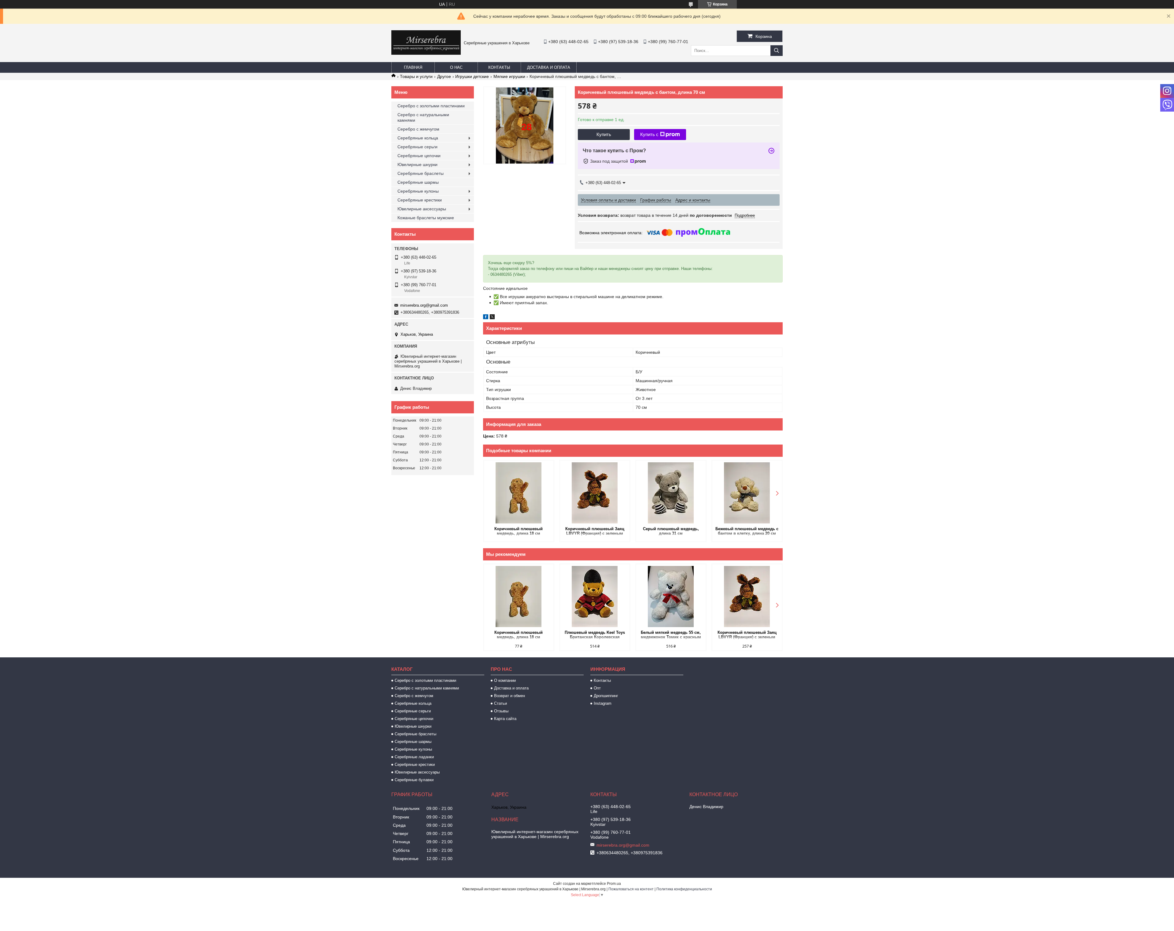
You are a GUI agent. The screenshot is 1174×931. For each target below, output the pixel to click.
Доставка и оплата (548, 67)
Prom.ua (614, 883)
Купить (603, 134)
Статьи (500, 703)
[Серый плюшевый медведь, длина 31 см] (671, 492)
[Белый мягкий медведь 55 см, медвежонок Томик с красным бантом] (671, 596)
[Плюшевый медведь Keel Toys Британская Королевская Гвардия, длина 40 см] (595, 596)
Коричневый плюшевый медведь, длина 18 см (518, 531)
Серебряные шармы (418, 182)
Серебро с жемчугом (418, 129)
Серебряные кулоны (418, 191)
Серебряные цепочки (419, 155)
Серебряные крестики (419, 200)
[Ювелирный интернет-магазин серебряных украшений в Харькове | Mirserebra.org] (426, 53)
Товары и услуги (416, 76)
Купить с (649, 134)
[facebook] (485, 317)
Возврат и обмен (509, 695)
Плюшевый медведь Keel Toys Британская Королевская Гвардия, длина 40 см (595, 635)
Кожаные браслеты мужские (425, 217)
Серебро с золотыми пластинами (431, 105)
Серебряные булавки (414, 780)
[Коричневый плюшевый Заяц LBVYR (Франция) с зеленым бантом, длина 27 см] (595, 492)
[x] (492, 317)
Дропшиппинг (606, 695)
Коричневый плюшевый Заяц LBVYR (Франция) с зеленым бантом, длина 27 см (594, 531)
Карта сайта (505, 718)
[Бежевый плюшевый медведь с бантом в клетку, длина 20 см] (747, 492)
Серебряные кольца (417, 137)
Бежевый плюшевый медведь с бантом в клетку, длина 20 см (746, 531)
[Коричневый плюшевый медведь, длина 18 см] (518, 492)
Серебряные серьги (417, 146)
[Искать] (776, 50)
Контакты (499, 67)
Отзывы (501, 711)
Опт (597, 688)
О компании (505, 680)
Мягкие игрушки (509, 76)
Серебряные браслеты (420, 173)
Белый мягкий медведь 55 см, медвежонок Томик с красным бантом (671, 635)
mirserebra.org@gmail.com (424, 305)
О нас (456, 67)
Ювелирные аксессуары (421, 208)
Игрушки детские (472, 76)
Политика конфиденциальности (684, 889)
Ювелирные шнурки (417, 164)
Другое (444, 76)
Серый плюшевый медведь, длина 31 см (671, 531)
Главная (413, 67)
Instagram (602, 703)
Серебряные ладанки (414, 757)
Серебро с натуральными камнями (423, 117)
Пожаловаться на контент (631, 889)
